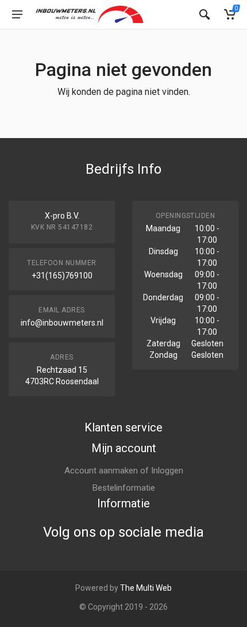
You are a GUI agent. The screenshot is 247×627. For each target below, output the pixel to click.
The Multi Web (146, 587)
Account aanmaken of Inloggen (123, 470)
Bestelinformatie (123, 488)
